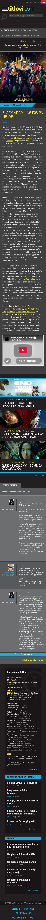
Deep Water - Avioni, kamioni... (18, 792)
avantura (10, 685)
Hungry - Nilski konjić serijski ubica (23, 802)
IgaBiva (9, 786)
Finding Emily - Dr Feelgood (22, 782)
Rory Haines (20, 699)
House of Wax (28, 311)
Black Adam (30, 279)
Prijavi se (23, 41)
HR (31, 2)
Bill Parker (11, 699)
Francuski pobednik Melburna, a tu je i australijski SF (23, 845)
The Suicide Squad (14, 138)
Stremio (26, 30)
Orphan (19, 311)
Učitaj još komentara (23, 654)
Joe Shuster (28, 693)
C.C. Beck (28, 695)
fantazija (21, 683)
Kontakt (29, 908)
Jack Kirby (20, 693)
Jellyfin (6, 35)
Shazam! (9, 141)
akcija (14, 683)
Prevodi (15, 30)
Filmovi (16, 35)
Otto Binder (32, 697)
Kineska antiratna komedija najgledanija (21, 871)
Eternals (29, 138)
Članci (5, 30)
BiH (27, 2)
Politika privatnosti (23, 917)
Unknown (11, 311)
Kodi (34, 30)
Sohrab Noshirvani (20, 697)
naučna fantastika (31, 683)
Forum (35, 35)
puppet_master (8, 507)
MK (35, 2)
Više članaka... (39, 476)
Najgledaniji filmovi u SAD (21, 854)
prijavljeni (29, 492)
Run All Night (29, 309)
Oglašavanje (23, 913)
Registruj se (38, 41)
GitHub (16, 908)
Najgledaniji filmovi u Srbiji (21, 861)
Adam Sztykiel (18, 695)
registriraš (23, 47)
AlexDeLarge (9, 573)
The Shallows (17, 309)
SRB (43, 2)
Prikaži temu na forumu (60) (33, 660)
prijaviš (35, 45)
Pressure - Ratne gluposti (21, 821)
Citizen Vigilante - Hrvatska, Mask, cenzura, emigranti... (22, 812)
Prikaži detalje (34, 769)
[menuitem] (4, 30)
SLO (39, 2)
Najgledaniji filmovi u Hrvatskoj (18, 881)
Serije (26, 35)
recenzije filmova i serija (15, 105)
